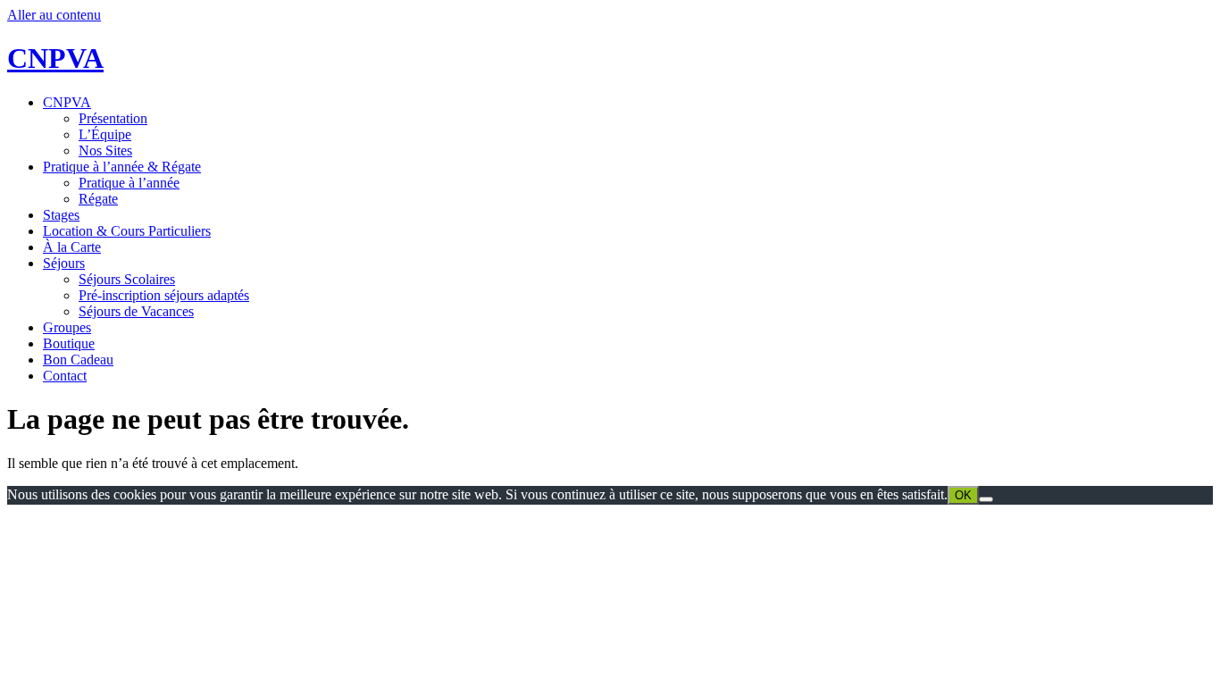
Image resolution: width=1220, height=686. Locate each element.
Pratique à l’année (129, 182)
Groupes (67, 327)
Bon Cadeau (78, 359)
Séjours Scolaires (127, 279)
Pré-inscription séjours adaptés (164, 295)
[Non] (986, 499)
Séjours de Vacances (136, 311)
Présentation (113, 118)
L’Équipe (105, 134)
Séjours (64, 263)
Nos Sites (105, 150)
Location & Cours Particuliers (127, 230)
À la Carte (72, 247)
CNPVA (55, 58)
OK (963, 495)
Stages (61, 214)
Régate (98, 198)
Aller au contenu (54, 14)
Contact (65, 375)
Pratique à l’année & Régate (122, 166)
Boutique (69, 343)
